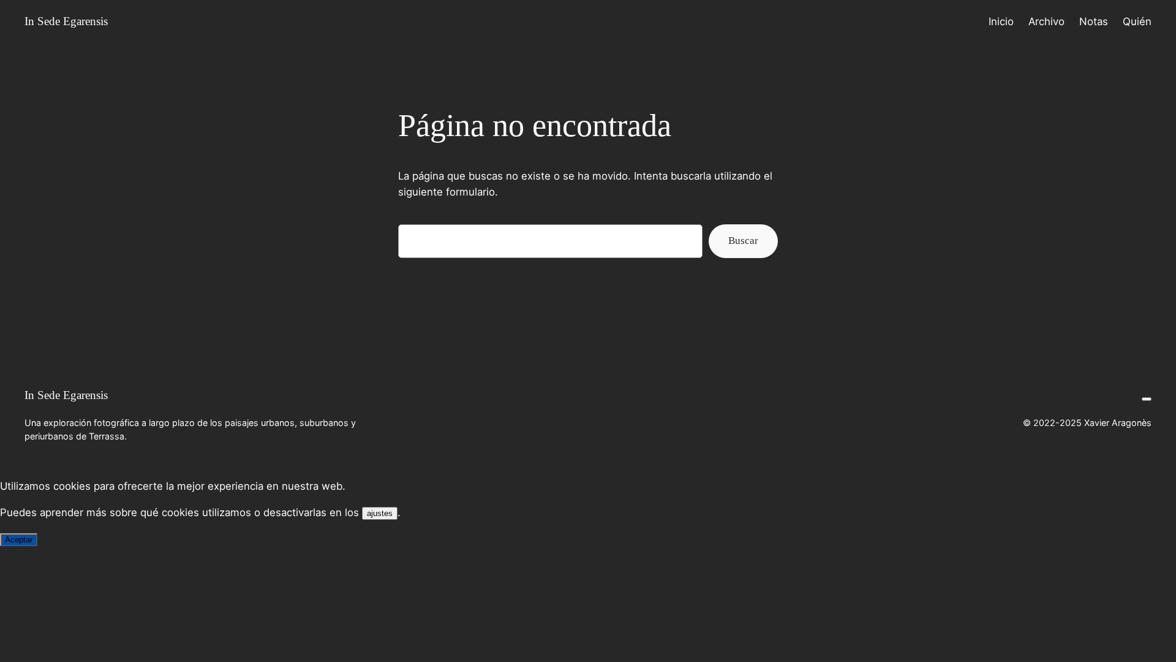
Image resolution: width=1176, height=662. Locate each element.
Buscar (743, 240)
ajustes (380, 513)
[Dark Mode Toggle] (1147, 399)
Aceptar (18, 539)
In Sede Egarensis (66, 21)
